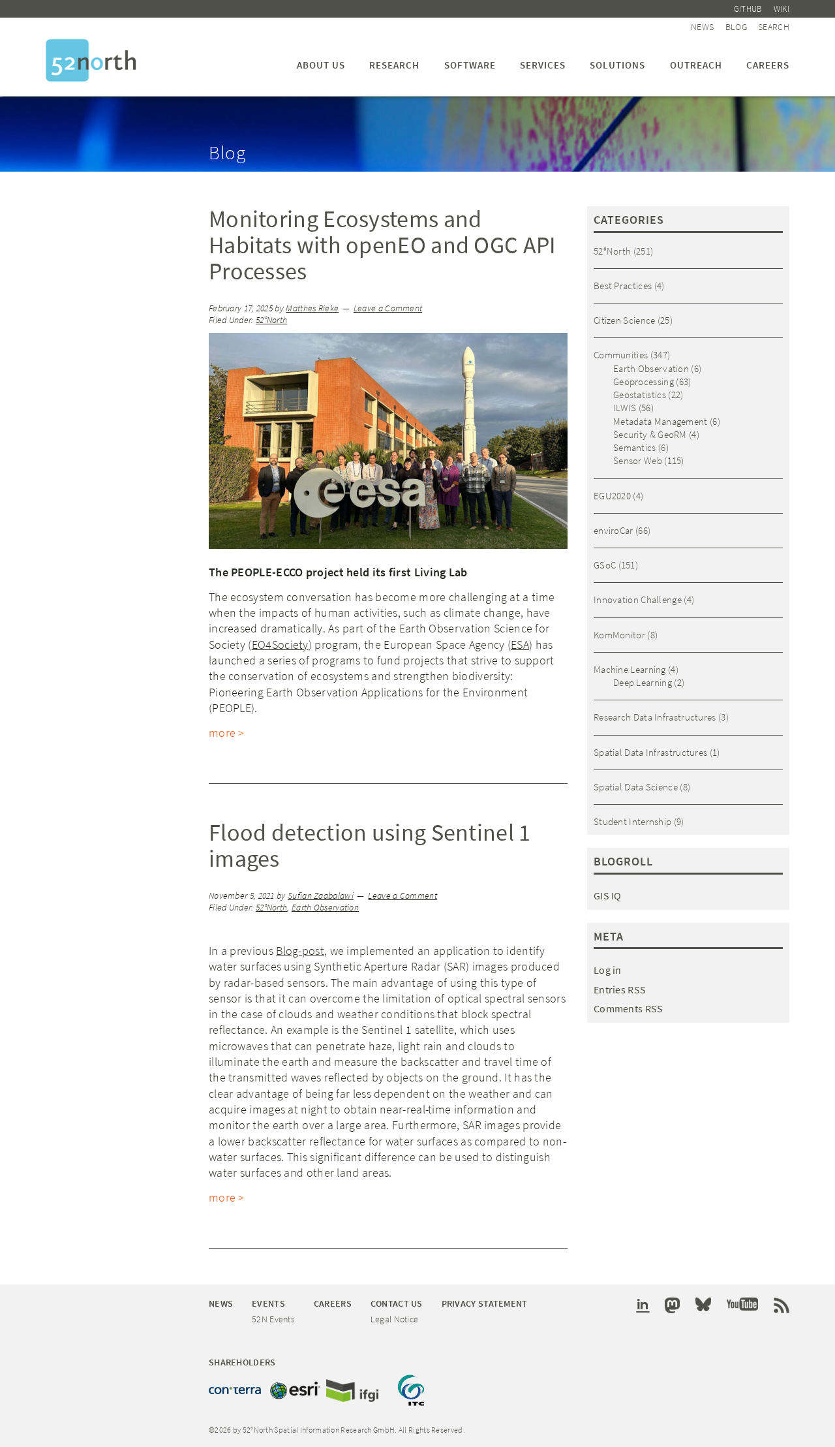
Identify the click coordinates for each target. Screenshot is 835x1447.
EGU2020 (612, 496)
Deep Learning (642, 682)
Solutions (617, 65)
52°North (271, 320)
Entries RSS (620, 989)
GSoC (605, 565)
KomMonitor (619, 635)
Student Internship (632, 821)
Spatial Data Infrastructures (650, 752)
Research (394, 65)
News (702, 27)
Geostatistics (639, 394)
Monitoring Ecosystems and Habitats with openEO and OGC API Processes (382, 245)
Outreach (696, 65)
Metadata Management (660, 421)
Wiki (781, 8)
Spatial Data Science (636, 787)
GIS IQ (608, 895)
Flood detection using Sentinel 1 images (370, 845)
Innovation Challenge (638, 599)
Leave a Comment (388, 308)
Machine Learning (630, 669)
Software (470, 65)
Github (748, 8)
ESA (520, 644)
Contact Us (397, 1303)
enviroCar (613, 530)
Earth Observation (325, 907)
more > (227, 732)
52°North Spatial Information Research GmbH (91, 60)
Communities (621, 355)
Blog (736, 27)
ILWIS (625, 407)
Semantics (634, 447)
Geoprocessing (643, 381)
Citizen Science (625, 320)
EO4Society (280, 644)
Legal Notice (395, 1319)
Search (773, 27)
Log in (608, 969)
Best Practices (623, 285)
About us (321, 65)
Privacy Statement (485, 1303)
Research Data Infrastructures (655, 717)
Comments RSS (628, 1008)
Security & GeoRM (650, 434)
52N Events (273, 1319)
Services (543, 65)
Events (268, 1303)
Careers (767, 65)
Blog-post (300, 950)
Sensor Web (637, 460)
